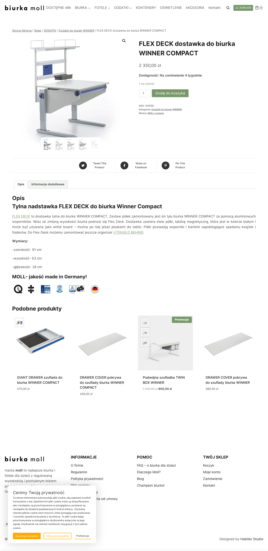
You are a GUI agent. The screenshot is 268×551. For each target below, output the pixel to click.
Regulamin (79, 472)
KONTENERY (146, 8)
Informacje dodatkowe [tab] (47, 184)
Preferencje (82, 535)
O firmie (77, 465)
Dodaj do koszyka (170, 93)
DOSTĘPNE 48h (58, 8)
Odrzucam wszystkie (57, 536)
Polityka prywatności (87, 479)
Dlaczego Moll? (149, 472)
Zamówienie (212, 479)
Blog (140, 479)
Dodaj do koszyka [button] (32, 400)
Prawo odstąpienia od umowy (94, 499)
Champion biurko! (151, 485)
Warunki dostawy (84, 492)
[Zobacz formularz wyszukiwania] (228, 7)
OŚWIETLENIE (171, 8)
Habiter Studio (251, 539)
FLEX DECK (21, 216)
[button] (124, 40)
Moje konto (212, 472)
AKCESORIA (195, 8)
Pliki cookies (80, 485)
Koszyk (208, 465)
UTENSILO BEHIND (128, 232)
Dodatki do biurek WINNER (166, 109)
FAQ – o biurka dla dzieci (156, 465)
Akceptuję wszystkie (26, 536)
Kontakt (215, 8)
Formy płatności (83, 505)
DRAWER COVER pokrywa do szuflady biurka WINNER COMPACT (102, 382)
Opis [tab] (20, 184)
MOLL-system (156, 113)
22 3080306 (243, 7)
